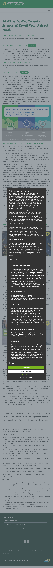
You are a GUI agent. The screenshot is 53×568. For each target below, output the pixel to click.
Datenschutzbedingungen (26, 377)
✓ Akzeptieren (26, 367)
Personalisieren (26, 375)
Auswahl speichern (26, 371)
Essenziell (13, 363)
